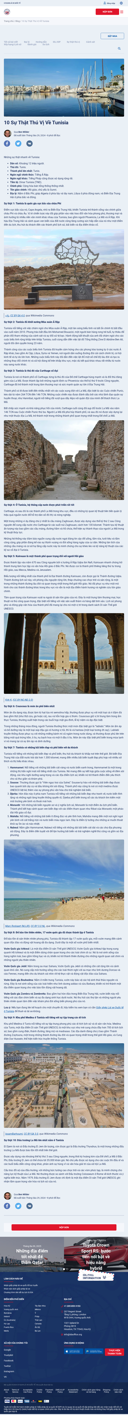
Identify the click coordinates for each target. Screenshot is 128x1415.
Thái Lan (38, 1320)
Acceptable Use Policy (27, 1391)
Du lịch (46, 44)
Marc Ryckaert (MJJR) (17, 926)
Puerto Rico (9, 1327)
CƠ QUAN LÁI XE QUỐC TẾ (12, 3)
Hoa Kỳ (7, 1306)
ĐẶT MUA (112, 36)
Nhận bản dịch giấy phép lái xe (17, 1289)
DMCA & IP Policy (60, 1391)
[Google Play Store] (94, 1351)
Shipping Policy (106, 1391)
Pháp (37, 1316)
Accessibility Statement (73, 1391)
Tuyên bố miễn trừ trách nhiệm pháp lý (20, 1407)
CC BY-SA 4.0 (17, 315)
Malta (6, 1331)
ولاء (7, 315)
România (8, 1313)
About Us (6, 1391)
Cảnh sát (90, 42)
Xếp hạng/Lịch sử (12, 44)
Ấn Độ (37, 1327)
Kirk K (8, 699)
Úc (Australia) (9, 1320)
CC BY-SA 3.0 (31, 1133)
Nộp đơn (107, 11)
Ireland (7, 1316)
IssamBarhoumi (14, 1133)
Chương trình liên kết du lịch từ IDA (18, 1292)
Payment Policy (49, 1391)
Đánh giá (32, 44)
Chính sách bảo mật (118, 1391)
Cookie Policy (39, 1391)
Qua (21, 132)
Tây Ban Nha (40, 1306)
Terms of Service (15, 1391)
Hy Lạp (7, 1324)
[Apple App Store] (73, 1351)
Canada (38, 1324)
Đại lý (27, 42)
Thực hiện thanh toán (114, 1352)
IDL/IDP (57, 42)
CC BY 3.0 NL (38, 926)
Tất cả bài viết (11, 42)
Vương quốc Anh (11, 1309)
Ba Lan (38, 1331)
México (38, 1309)
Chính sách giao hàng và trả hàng (91, 1391)
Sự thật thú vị (73, 42)
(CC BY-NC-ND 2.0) (23, 699)
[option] (32, 1255)
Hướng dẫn (41, 42)
